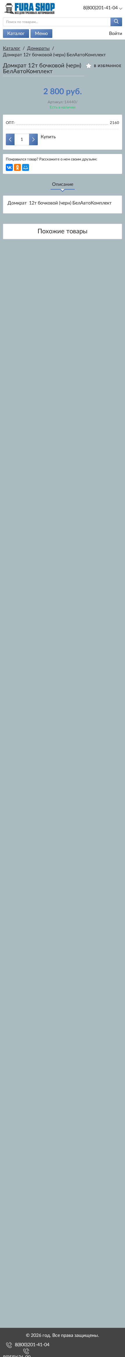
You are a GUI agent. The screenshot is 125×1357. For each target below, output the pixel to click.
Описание (62, 184)
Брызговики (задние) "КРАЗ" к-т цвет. (62, 686)
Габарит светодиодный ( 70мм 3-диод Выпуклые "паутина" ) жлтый (62, 1159)
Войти (115, 33)
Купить (48, 136)
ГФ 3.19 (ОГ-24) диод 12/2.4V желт (62, 309)
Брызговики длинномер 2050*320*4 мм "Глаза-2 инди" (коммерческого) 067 (62, 497)
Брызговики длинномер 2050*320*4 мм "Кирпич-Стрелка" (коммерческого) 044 (62, 1065)
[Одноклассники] (17, 167)
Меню (41, 33)
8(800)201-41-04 (32, 1344)
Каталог (16, 33)
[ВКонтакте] (9, 167)
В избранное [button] (107, 66)
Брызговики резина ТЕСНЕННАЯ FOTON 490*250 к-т (62, 780)
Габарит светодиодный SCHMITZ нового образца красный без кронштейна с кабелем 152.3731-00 (62, 969)
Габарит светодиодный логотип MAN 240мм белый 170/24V (62, 592)
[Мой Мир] (25, 167)
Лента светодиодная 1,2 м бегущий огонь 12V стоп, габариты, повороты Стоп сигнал (62, 875)
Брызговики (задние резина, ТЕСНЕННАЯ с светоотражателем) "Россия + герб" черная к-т (62, 1254)
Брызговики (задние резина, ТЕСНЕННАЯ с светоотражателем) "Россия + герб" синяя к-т (62, 402)
